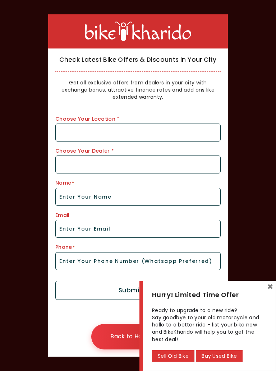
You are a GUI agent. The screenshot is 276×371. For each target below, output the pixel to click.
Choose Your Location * (87, 118)
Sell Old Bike (173, 356)
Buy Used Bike (219, 356)
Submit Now (138, 290)
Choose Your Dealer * (84, 150)
